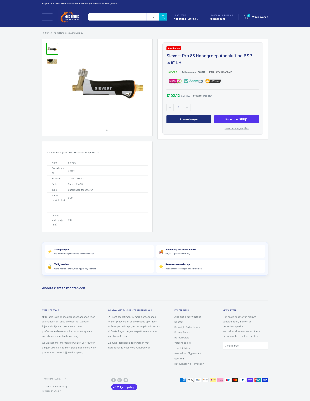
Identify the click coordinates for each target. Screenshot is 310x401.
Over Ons (179, 358)
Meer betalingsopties (237, 128)
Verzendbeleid (182, 342)
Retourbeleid (181, 337)
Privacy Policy (182, 332)
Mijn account (217, 18)
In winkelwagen (189, 119)
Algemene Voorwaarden (188, 316)
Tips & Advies (182, 347)
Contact (178, 321)
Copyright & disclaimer (187, 326)
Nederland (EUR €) (52, 378)
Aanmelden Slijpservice (187, 353)
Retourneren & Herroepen (189, 363)
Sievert (172, 72)
